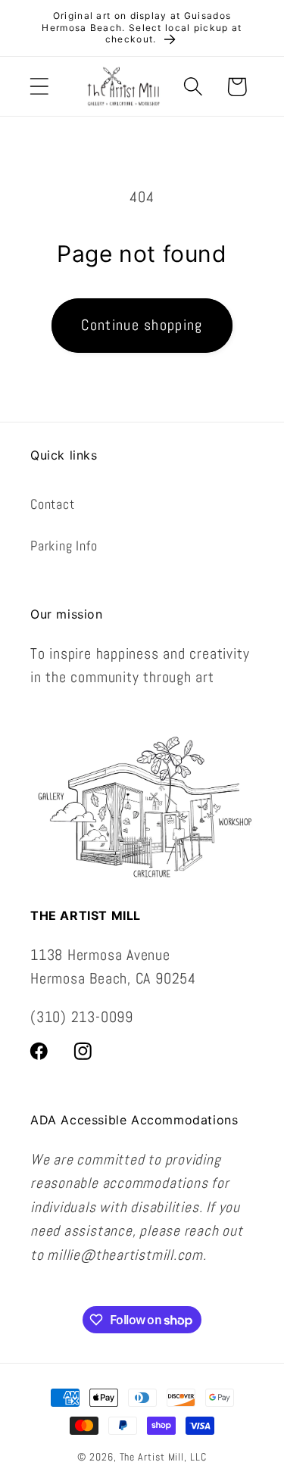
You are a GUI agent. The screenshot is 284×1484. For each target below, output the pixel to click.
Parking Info (63, 545)
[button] (39, 86)
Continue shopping (141, 325)
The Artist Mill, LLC (163, 1457)
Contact (52, 504)
